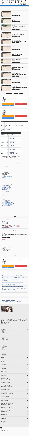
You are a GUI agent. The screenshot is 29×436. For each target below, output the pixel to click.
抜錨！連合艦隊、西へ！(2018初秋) (5, 389)
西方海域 (2, 145)
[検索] (27, 166)
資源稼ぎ (3, 347)
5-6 (14, 149)
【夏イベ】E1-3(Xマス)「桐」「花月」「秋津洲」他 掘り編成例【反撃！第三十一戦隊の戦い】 (13, 277)
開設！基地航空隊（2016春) (4, 378)
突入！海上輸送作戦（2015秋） (5, 375)
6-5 (13, 152)
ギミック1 (4, 176)
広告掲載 (10, 301)
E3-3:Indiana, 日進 (4, 187)
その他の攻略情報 (4, 354)
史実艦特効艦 (6, 185)
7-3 (11, 142)
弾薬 (18, 125)
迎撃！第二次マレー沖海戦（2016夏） (5, 379)
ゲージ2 (11, 176)
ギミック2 (9, 176)
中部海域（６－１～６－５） (5, 337)
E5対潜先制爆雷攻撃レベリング (5, 189)
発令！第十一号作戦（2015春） (5, 372)
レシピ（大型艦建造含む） (5, 346)
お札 (11, 185)
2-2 (8, 125)
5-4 (12, 149)
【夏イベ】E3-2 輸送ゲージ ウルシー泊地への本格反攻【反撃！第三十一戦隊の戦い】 (12, 282)
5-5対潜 (13, 125)
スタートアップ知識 (4, 330)
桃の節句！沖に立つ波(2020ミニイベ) (5, 396)
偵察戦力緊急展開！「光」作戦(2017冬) (6, 382)
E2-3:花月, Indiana (9, 186)
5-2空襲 (10, 125)
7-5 (13, 142)
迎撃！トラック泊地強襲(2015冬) (5, 371)
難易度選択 (3, 185)
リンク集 (13, 301)
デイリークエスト (4, 340)
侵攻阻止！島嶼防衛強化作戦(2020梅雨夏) (6, 397)
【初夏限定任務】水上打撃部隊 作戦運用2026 (7, 204)
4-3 (21, 125)
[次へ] (22, 93)
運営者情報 (19, 301)
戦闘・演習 (3, 348)
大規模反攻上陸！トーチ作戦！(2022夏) (6, 407)
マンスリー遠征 (4, 219)
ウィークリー (9, 126)
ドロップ (10, 185)
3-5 (13, 141)
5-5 (13, 149)
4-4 (12, 145)
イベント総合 (3, 175)
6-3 (11, 152)
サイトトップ (3, 300)
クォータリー (16, 126)
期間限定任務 (3, 345)
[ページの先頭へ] (1, 428)
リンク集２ (16, 301)
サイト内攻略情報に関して (5, 227)
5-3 (11, 149)
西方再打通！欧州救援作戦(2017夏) (5, 385)
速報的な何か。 (3, 357)
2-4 (12, 138)
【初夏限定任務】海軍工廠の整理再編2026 (7, 203)
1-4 (12, 134)
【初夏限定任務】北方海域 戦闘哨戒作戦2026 (7, 202)
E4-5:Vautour (3, 188)
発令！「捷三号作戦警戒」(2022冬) (5, 404)
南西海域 (2, 142)
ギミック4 (5, 184)
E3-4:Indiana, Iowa (9, 187)
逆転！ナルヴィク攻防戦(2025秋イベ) (5, 415)
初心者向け (3, 331)
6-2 (10, 152)
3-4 (12, 141)
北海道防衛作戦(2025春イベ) (4, 414)
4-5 (13, 145)
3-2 (10, 141)
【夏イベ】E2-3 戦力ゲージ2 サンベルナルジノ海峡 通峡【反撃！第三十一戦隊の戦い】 (12, 275)
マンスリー (13, 126)
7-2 (10, 142)
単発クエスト (3, 338)
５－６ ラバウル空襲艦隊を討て (6, 201)
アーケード (2, 422)
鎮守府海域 (2, 134)
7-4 (22, 125)
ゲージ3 (3, 177)
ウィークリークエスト (4, 341)
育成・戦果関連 (3, 349)
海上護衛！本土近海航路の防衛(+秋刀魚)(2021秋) (7, 403)
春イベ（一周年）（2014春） (4, 367)
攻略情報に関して (13, 300)
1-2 (10, 134)
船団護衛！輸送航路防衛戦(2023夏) (5, 410)
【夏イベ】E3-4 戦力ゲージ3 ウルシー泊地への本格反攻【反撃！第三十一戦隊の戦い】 (12, 286)
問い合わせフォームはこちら (5, 248)
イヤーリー (19, 126)
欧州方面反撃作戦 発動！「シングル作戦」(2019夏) (7, 393)
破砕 (4, 177)
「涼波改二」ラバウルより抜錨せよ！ (6, 205)
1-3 (11, 134)
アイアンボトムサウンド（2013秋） (5, 364)
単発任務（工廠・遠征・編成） (5, 339)
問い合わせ (3, 301)
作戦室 (5, 129)
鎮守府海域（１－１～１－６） (5, 332)
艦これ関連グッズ (3, 361)
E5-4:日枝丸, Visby (8, 188)
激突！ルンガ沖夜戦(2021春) (4, 400)
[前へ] (7, 93)
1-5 (13, 134)
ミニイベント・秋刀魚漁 (4, 353)
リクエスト (6, 301)
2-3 (11, 138)
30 (19, 93)
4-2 (10, 145)
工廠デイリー (6, 126)
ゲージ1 (7, 176)
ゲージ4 (10, 184)
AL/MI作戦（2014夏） (3, 368)
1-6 (14, 134)
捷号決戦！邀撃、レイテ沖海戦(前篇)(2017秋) (6, 386)
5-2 (10, 149)
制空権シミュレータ (9, 129)
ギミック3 (3, 184)
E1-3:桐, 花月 (4, 186)
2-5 (13, 138)
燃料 (16, 125)
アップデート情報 (3, 360)
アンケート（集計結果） (4, 418)
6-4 (12, 152)
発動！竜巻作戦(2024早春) (4, 411)
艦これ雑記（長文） (3, 421)
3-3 (11, 141)
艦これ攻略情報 (8, 300)
